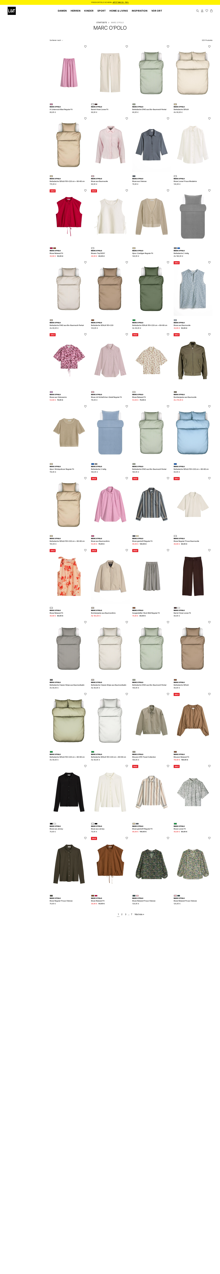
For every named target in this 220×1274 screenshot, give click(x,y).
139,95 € (177, 184)
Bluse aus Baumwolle (99, 180)
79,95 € (53, 832)
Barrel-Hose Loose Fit (182, 612)
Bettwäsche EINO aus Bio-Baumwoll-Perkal (149, 108)
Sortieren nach (55, 40)
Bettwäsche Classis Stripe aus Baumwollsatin (108, 684)
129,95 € (94, 328)
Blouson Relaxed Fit (181, 756)
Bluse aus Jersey (56, 828)
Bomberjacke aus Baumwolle (185, 396)
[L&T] (12, 11)
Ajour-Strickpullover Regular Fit (62, 468)
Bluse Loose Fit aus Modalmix (185, 180)
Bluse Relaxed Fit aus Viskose (143, 899)
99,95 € (177, 616)
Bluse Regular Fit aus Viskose (61, 899)
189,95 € (94, 472)
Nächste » (139, 914)
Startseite (101, 22)
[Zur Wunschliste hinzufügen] (85, 47)
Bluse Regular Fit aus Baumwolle (186, 540)
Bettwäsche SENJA (181, 684)
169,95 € (135, 472)
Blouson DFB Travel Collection (144, 756)
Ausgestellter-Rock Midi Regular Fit (146, 612)
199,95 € (135, 760)
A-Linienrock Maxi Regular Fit (61, 108)
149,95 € (135, 256)
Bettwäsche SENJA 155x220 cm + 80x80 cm (191, 468)
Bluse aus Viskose (139, 180)
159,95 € (53, 544)
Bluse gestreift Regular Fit (142, 540)
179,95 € (53, 184)
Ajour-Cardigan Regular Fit (142, 252)
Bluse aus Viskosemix (58, 396)
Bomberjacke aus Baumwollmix (103, 612)
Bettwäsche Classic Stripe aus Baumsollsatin (67, 684)
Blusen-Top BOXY (98, 252)
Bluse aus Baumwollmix (100, 540)
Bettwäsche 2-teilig (181, 252)
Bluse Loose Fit (180, 828)
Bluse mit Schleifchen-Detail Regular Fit (106, 396)
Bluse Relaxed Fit (97, 899)
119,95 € (53, 472)
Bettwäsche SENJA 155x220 (102, 324)
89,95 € (53, 112)
